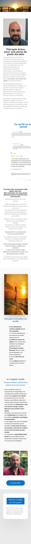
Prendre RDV (16, 483)
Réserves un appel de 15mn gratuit (15, 501)
